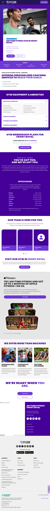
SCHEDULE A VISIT (25, 267)
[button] (42, 32)
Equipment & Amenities (7, 65)
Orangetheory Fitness (7, 501)
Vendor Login (37, 467)
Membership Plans (19, 65)
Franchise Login (21, 465)
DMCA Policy (5, 472)
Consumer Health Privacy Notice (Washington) (7, 470)
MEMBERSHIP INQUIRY (25, 147)
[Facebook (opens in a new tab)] (28, 418)
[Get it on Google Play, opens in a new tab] (29, 452)
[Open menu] (3, 2)
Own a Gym (20, 462)
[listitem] (9, 240)
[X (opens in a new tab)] (36, 418)
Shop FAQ (36, 465)
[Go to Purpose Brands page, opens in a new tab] (6, 495)
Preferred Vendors (6, 485)
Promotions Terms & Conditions (9, 477)
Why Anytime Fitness (44, 65)
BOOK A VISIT (25, 397)
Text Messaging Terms (7, 479)
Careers (3, 465)
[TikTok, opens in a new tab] (33, 446)
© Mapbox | (16, 435)
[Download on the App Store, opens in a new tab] (20, 452)
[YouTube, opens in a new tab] (30, 446)
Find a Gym (20, 460)
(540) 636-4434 (9, 50)
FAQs (19, 476)
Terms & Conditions (6, 475)
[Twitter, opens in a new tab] (22, 446)
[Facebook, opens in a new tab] (17, 446)
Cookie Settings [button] (44, 498)
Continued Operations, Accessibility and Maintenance (9, 482)
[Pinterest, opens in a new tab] (28, 446)
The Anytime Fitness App (23, 472)
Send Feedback (30, 426)
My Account (36, 460)
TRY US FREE (44, 2)
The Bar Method (5, 503)
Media (3, 462)
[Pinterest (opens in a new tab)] (33, 418)
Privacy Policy (5, 467)
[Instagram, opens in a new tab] (20, 446)
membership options (15, 187)
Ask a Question (30, 429)
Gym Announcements (31, 65)
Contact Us (8, 52)
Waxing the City (5, 505)
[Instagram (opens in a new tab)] (30, 418)
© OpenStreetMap (21, 435)
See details (19, 333)
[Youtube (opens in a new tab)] (39, 418)
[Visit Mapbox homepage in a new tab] (2, 435)
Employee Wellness (6, 460)
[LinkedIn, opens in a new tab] (25, 446)
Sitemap (4, 487)
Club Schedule (30, 431)
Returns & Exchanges (38, 462)
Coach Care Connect (22, 474)
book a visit (36, 187)
